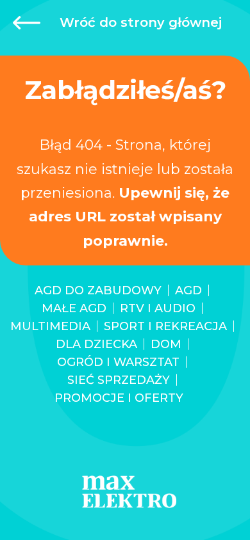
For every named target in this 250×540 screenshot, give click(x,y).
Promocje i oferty (118, 398)
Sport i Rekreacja (165, 326)
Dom (166, 344)
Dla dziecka (96, 344)
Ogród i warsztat (118, 362)
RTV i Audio (158, 308)
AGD (188, 290)
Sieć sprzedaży (118, 380)
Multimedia (50, 326)
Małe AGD (74, 308)
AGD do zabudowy (98, 290)
